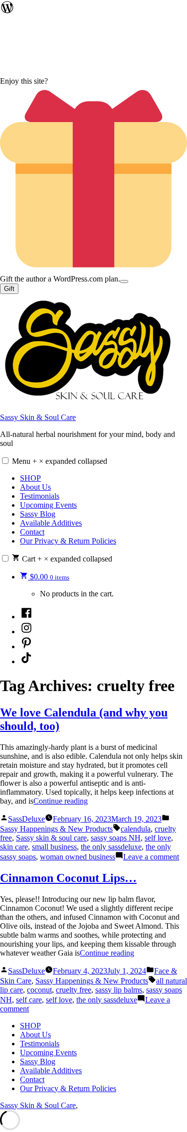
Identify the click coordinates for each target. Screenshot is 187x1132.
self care (29, 999)
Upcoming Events (48, 505)
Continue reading (60, 801)
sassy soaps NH (116, 838)
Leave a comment (151, 856)
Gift (9, 288)
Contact (32, 532)
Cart (66, 559)
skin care (14, 847)
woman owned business (77, 856)
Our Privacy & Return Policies (68, 541)
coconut (39, 990)
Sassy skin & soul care (51, 838)
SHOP (30, 478)
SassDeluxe (26, 819)
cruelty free (73, 990)
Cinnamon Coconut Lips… (68, 877)
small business (54, 847)
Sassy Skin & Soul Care (38, 417)
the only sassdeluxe (111, 847)
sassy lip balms (118, 990)
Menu (59, 461)
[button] (5, 460)
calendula (136, 829)
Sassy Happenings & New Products (56, 829)
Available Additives (51, 523)
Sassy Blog (37, 514)
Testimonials (39, 496)
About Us (35, 487)
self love (158, 838)
